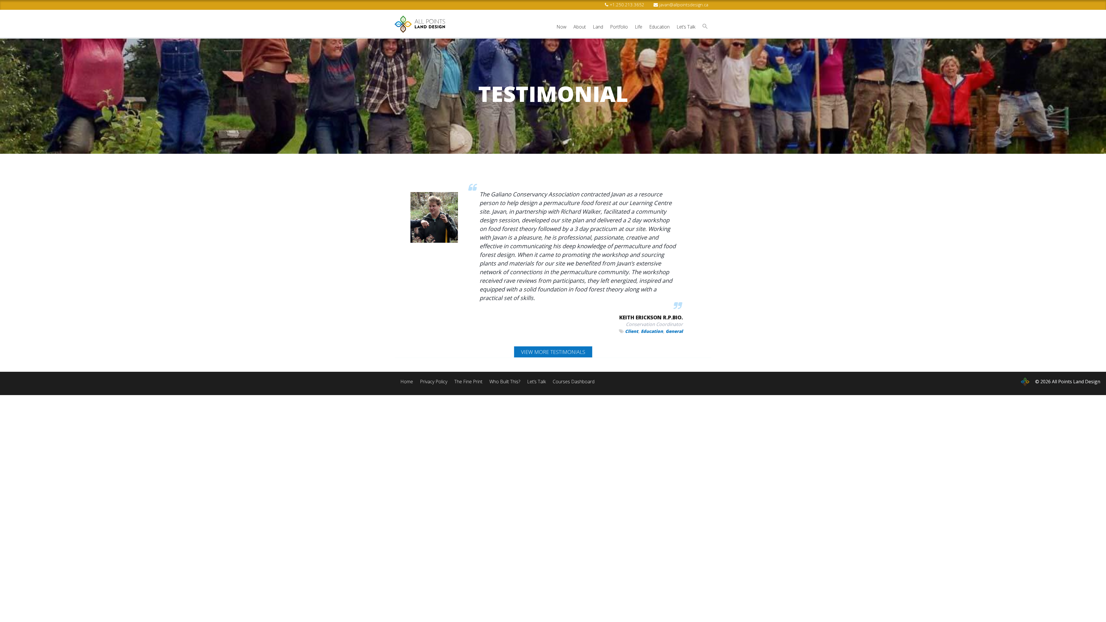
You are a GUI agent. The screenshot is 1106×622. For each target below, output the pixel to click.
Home (406, 381)
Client (631, 331)
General (674, 331)
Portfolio (619, 27)
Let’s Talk (686, 27)
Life (638, 27)
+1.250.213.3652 (627, 4)
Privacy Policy (433, 381)
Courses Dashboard (573, 381)
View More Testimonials (553, 351)
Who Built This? (504, 381)
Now (561, 27)
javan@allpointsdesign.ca (683, 4)
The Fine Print (468, 381)
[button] (705, 27)
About (579, 27)
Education (652, 331)
